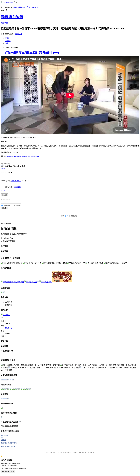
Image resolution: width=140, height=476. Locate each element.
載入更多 (4, 195)
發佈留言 (4, 208)
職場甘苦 (18, 34)
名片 (7, 43)
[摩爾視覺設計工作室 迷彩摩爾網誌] (12, 282)
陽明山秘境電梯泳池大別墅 (8, 446)
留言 (19, 181)
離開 (12, 472)
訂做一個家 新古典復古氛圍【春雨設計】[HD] (32, 52)
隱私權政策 (82, 452)
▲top (3, 191)
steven (3, 168)
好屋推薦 (3, 440)
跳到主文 (4, 23)
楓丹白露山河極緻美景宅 (9, 443)
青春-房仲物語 (12, 17)
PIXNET (53, 452)
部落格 (7, 41)
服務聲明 (91, 452)
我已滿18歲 (5, 472)
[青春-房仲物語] (2, 438)
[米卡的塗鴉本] (45, 282)
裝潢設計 (17, 187)
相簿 (7, 38)
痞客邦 (14, 181)
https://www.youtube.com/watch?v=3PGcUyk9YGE (22, 156)
